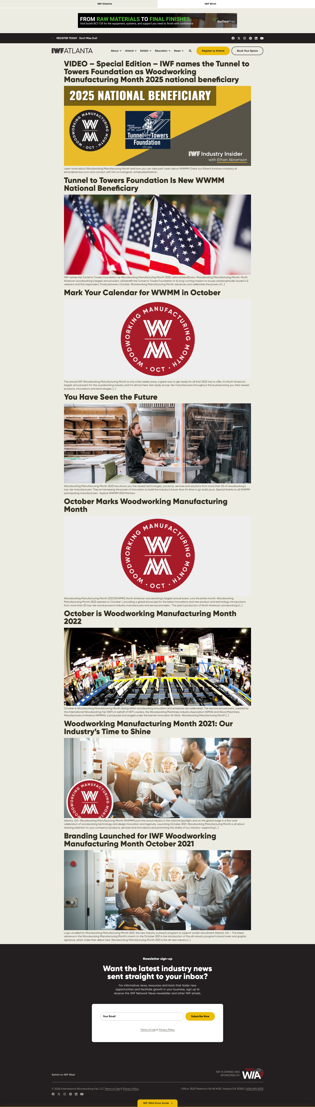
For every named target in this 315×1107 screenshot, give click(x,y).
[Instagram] (244, 38)
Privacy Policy (167, 1029)
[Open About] (120, 50)
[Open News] (182, 50)
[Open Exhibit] (150, 50)
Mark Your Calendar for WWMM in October (142, 292)
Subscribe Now (200, 1016)
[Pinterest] (250, 38)
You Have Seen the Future (111, 397)
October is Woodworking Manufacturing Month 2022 (150, 617)
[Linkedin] (256, 38)
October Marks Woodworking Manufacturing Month (146, 505)
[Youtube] (261, 38)
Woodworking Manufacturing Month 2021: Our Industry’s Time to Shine (148, 727)
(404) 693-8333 (254, 1088)
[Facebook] (233, 38)
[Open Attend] (135, 50)
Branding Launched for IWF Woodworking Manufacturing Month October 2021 (140, 840)
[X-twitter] (238, 38)
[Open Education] (169, 50)
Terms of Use (148, 1029)
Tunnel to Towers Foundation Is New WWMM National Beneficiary (144, 184)
